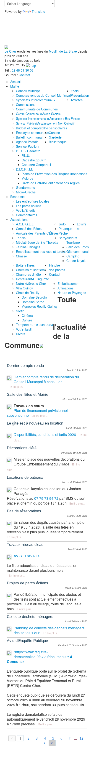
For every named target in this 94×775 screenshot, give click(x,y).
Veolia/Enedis (25, 210)
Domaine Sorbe (33, 301)
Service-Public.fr (27, 146)
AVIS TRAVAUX (27, 556)
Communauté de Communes (37, 109)
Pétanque (66, 228)
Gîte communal (77, 251)
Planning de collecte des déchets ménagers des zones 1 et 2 (49, 630)
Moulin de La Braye (63, 51)
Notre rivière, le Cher (31, 283)
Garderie (55, 137)
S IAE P (48, 118)
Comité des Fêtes (29, 228)
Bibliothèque (58, 141)
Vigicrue (27, 178)
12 (81, 738)
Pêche (63, 233)
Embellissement (68, 283)
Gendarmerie (25, 187)
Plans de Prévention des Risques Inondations (54, 173)
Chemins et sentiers (30, 269)
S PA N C (45, 123)
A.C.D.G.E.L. (25, 224)
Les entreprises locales (32, 201)
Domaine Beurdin (34, 297)
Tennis (21, 237)
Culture (27, 320)
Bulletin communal (29, 137)
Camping (72, 256)
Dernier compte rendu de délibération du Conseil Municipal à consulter (46, 379)
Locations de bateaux (25, 477)
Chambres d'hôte (28, 274)
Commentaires (26, 215)
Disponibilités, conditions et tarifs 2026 (45, 434)
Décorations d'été (22, 448)
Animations (65, 288)
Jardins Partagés (28, 247)
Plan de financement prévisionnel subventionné (37, 413)
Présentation (80, 95)
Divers (20, 333)
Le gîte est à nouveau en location (35, 423)
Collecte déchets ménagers (30, 617)
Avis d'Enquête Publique (27, 641)
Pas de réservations (24, 511)
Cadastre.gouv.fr (34, 160)
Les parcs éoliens (28, 205)
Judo (62, 224)
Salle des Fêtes (77, 247)
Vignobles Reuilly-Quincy (39, 306)
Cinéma (27, 315)
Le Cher (10, 51)
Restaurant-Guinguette (32, 279)
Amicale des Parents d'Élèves (37, 233)
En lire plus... (17, 387)
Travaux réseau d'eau (25, 544)
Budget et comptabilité (32, 128)
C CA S (38, 113)
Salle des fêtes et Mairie (27, 394)
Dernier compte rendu (25, 365)
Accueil (15, 81)
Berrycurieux (68, 237)
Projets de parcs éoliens (27, 583)
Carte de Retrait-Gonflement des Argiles (51, 183)
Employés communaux (32, 132)
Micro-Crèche (26, 192)
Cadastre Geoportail (36, 164)
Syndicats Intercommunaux (35, 100)
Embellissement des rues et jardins (41, 251)
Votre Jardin (24, 329)
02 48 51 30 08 (23, 70)
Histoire (54, 265)
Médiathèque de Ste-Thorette (37, 242)
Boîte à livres (25, 265)
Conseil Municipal (28, 90)
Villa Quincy (24, 288)
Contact (24, 74)
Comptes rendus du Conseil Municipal (43, 95)
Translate (38, 11)
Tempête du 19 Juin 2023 (34, 324)
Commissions (25, 104)
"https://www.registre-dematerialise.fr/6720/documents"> (40, 656)
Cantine (54, 132)
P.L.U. (26, 155)
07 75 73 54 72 (46, 498)
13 (43, 743)
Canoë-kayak (76, 260)
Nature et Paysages (71, 292)
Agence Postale (27, 141)
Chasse (21, 256)
